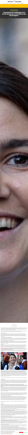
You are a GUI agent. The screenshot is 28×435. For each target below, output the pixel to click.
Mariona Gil (14, 324)
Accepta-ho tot (21, 432)
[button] (1, 1)
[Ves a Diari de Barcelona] (14, 1)
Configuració (17, 432)
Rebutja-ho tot (25, 432)
